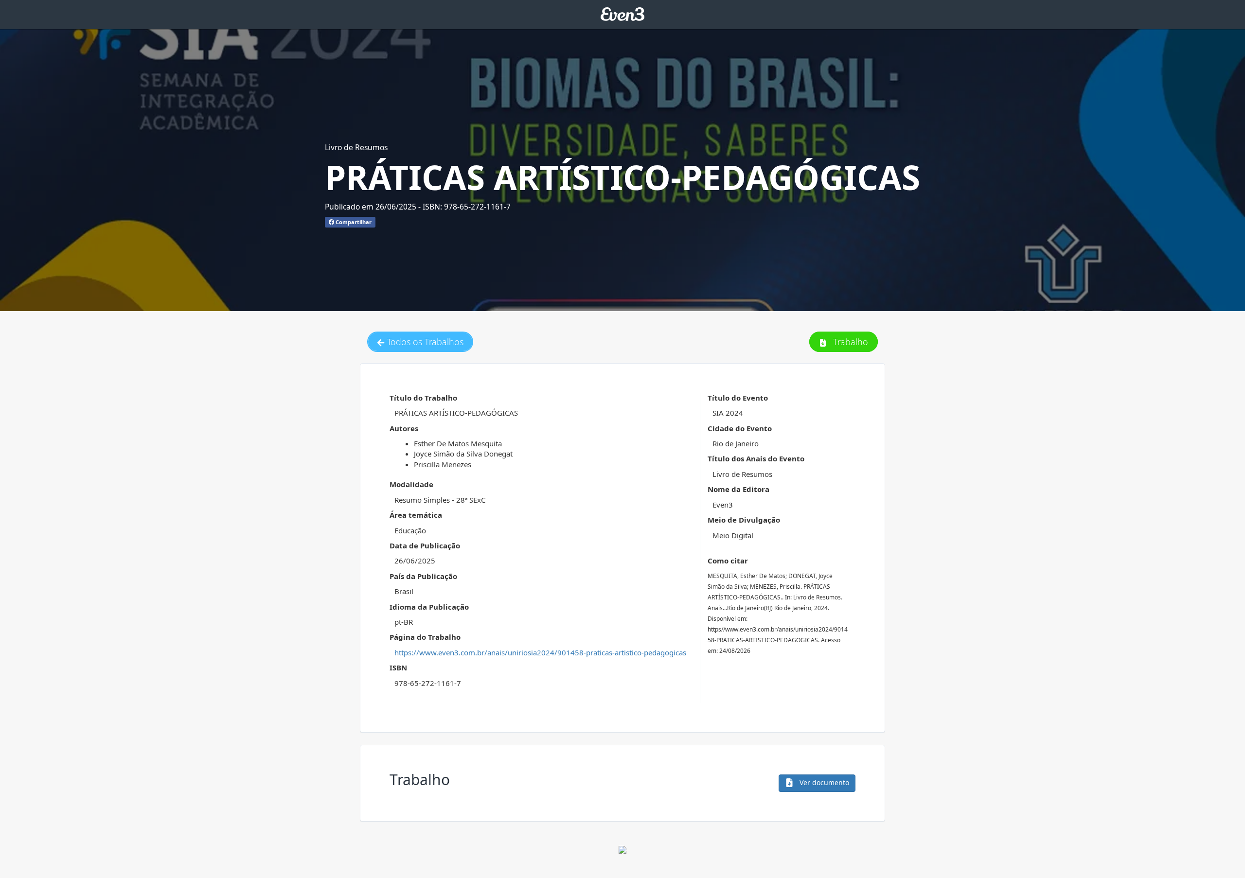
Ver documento (823, 782)
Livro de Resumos (356, 147)
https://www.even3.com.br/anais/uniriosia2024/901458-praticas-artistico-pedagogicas (540, 652)
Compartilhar (353, 222)
